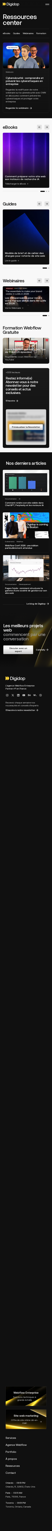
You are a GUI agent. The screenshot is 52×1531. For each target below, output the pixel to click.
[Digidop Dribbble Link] (40, 695)
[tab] (42, 191)
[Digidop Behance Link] (29, 695)
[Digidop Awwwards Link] (35, 695)
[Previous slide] (39, 127)
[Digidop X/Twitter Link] (12, 695)
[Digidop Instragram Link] (7, 695)
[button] (47, 4)
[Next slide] (47, 127)
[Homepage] (16, 679)
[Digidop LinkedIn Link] (18, 695)
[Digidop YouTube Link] (24, 695)
